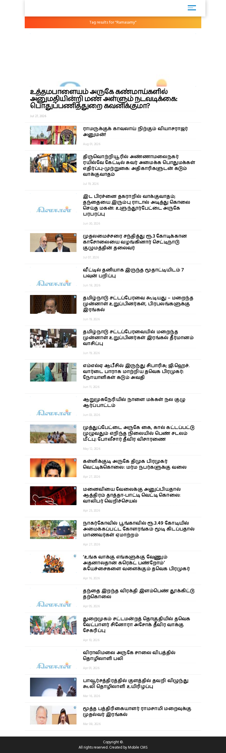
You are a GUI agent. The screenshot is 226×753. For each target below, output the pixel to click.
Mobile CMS (138, 747)
